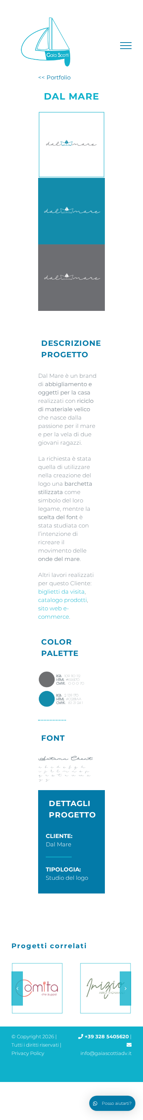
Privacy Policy (27, 1053)
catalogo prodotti (62, 600)
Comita (35, 988)
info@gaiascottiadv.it (106, 1053)
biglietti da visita (61, 591)
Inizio (103, 988)
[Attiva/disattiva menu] (126, 45)
